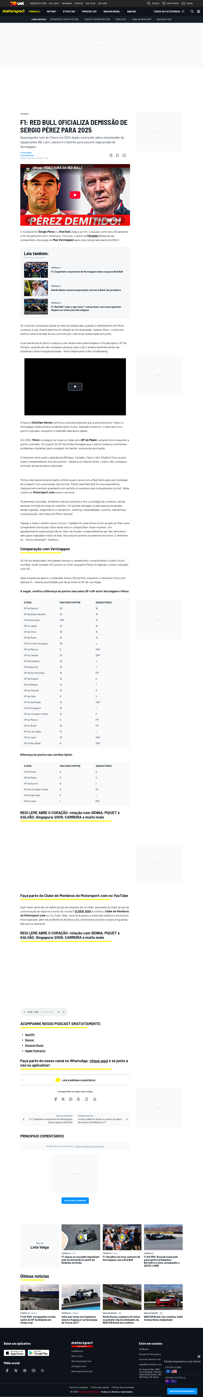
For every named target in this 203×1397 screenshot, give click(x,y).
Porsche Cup (89, 11)
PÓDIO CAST (120, 19)
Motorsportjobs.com (81, 1361)
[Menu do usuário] (198, 11)
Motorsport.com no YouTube (64, 19)
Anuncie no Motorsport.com (152, 1354)
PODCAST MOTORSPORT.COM (97, 19)
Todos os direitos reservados (117, 1391)
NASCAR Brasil (112, 11)
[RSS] (42, 1370)
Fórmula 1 (34, 11)
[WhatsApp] (71, 1099)
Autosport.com (79, 1366)
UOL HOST (54, 3)
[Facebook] (55, 1099)
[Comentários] (125, 155)
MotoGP (51, 11)
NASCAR (131, 11)
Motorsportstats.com (82, 1371)
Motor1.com (77, 1356)
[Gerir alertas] (95, 1099)
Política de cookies (100, 1387)
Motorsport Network (89, 1391)
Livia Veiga (26, 152)
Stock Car (69, 11)
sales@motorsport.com (150, 1364)
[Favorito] (117, 155)
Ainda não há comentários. (75, 1146)
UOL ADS (102, 3)
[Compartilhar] (111, 155)
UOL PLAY (91, 3)
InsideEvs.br (77, 1351)
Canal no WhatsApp (141, 19)
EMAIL (190, 3)
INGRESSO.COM (38, 3)
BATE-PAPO (173, 3)
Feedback (143, 1349)
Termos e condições (78, 1387)
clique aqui (99, 1060)
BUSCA (155, 3)
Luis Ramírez (27, 155)
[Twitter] (63, 1099)
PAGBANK (67, 3)
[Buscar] (192, 11)
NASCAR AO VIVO (164, 19)
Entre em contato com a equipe (154, 1359)
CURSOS (78, 3)
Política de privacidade (123, 1387)
